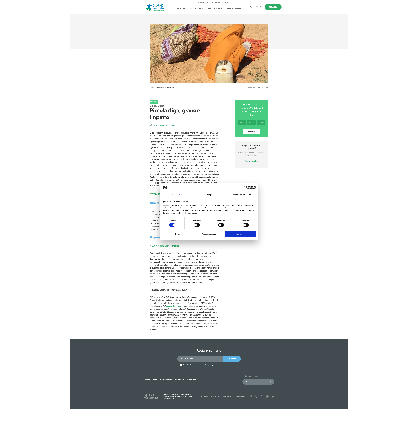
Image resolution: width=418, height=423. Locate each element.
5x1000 (227, 3)
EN (257, 7)
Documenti (179, 380)
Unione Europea (173, 306)
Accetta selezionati (209, 234)
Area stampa (192, 380)
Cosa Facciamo (196, 9)
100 (261, 122)
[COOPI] (157, 7)
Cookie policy (215, 396)
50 (251, 122)
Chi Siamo (181, 9)
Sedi (155, 380)
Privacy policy (203, 396)
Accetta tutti (240, 234)
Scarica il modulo (251, 161)
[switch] (197, 225)
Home (152, 87)
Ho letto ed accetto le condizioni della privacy (198, 365)
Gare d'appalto (166, 380)
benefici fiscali (240, 396)
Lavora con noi (202, 3)
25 (242, 122)
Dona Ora (273, 7)
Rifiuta (177, 234)
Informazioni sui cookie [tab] (242, 195)
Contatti (147, 380)
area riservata (227, 396)
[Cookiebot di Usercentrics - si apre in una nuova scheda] (246, 187)
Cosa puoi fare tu (234, 9)
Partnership (216, 3)
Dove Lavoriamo (215, 9)
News (190, 3)
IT (260, 7)
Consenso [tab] (176, 195)
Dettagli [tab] (209, 195)
